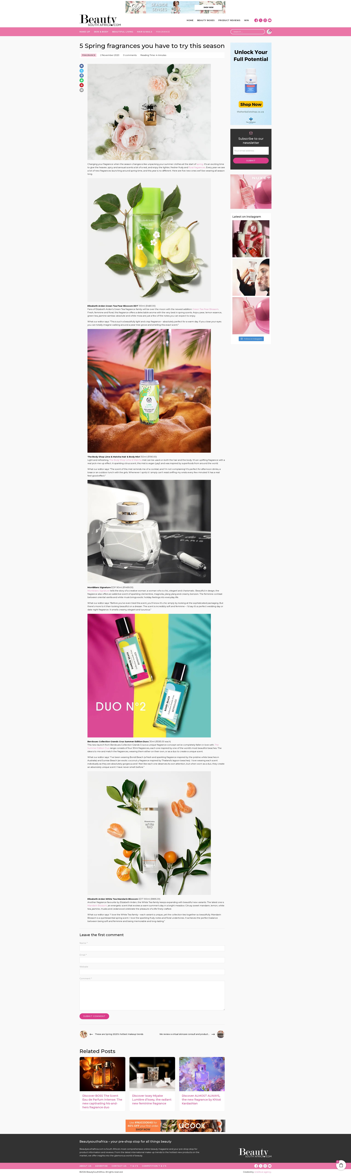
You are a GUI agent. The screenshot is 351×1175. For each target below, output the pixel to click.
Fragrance (163, 32)
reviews (110, 1152)
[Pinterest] (82, 85)
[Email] (82, 90)
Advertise (101, 1166)
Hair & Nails (144, 32)
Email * (83, 955)
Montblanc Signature (98, 590)
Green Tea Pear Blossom (205, 309)
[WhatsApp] (82, 80)
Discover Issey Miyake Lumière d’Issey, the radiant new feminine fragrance (151, 1099)
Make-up (85, 32)
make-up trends (153, 1152)
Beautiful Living (122, 32)
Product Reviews (229, 20)
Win (246, 20)
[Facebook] (82, 66)
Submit (250, 160)
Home (190, 20)
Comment (86, 978)
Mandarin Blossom (97, 905)
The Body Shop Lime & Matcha (125, 460)
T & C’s (134, 1166)
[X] (82, 71)
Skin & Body (101, 32)
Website (84, 966)
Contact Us (119, 1166)
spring (200, 164)
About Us (85, 1166)
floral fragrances (197, 167)
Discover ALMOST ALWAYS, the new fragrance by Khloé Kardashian (201, 1099)
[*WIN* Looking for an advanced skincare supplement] (250, 277)
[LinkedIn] (82, 75)
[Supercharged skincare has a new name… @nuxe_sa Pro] (250, 238)
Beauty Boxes (206, 20)
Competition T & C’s (154, 1166)
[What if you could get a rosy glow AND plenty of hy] (250, 315)
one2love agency (262, 1172)
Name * (84, 943)
